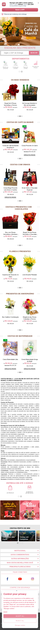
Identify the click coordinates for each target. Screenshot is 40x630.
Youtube (20, 579)
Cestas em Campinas (24, 538)
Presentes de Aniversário (20, 294)
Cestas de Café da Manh (20, 122)
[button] (19, 44)
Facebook (7, 579)
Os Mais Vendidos (20, 80)
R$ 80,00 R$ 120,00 (29, 492)
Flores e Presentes (20, 251)
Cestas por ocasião (15, 68)
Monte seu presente (5, 68)
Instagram (32, 579)
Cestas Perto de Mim (20, 528)
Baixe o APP (20, 10)
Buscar (34, 53)
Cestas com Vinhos (20, 165)
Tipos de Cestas (25, 68)
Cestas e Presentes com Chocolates (19, 208)
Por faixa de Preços (35, 67)
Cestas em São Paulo (8, 538)
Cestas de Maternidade (20, 336)
